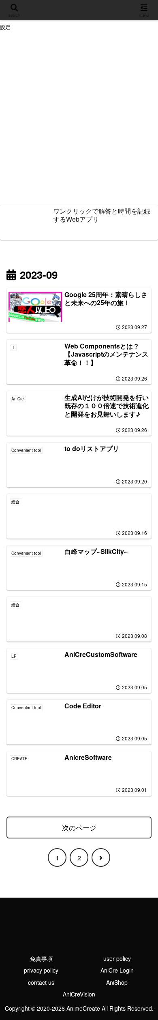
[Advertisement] (79, 119)
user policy (117, 958)
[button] (140, 1008)
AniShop (117, 982)
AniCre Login (117, 970)
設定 (5, 27)
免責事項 (41, 958)
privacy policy (41, 970)
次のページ (79, 827)
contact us (41, 982)
